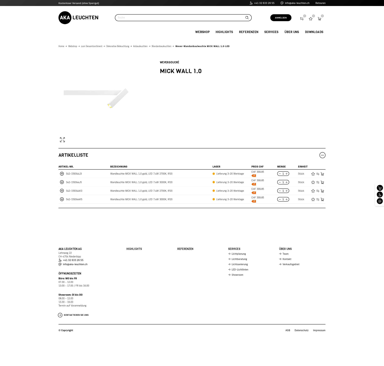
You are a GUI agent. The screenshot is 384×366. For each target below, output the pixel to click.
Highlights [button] (224, 32)
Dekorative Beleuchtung (117, 46)
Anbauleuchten (140, 46)
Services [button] (271, 32)
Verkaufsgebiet (291, 264)
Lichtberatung (239, 259)
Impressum (319, 330)
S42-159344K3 (74, 190)
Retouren (320, 3)
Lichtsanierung (240, 264)
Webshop (72, 46)
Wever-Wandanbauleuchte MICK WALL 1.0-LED (202, 46)
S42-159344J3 (74, 173)
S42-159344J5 (74, 182)
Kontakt (287, 259)
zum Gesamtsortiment (91, 46)
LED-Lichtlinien (240, 269)
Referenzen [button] (248, 32)
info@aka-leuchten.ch (297, 3)
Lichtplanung (239, 253)
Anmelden (281, 17)
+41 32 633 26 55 (264, 3)
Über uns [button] (292, 32)
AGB (287, 330)
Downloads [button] (314, 32)
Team (286, 253)
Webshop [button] (202, 32)
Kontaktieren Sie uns (76, 315)
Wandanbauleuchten (161, 46)
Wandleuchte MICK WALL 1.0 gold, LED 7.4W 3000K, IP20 (141, 182)
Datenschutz (302, 330)
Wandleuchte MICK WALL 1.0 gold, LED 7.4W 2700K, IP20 (141, 173)
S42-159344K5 (74, 199)
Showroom (237, 274)
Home (61, 46)
